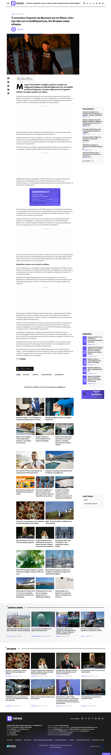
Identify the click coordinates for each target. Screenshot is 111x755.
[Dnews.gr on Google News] (96, 3)
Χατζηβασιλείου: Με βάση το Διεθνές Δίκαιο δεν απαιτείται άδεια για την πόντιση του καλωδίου (66, 672)
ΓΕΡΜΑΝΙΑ (35, 374)
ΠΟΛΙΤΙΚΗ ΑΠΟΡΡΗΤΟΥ (61, 740)
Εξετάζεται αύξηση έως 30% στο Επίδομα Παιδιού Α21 (95, 369)
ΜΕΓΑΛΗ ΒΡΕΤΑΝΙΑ (46, 374)
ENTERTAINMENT (74, 3)
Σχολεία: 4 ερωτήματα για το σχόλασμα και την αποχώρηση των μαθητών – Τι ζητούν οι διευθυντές (92, 113)
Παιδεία (85, 116)
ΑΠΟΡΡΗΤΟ (107, 753)
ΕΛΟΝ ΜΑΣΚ (26, 374)
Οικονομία (90, 356)
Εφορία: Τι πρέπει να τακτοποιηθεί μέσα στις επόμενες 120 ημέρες (43, 439)
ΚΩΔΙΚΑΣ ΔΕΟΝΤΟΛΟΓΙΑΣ (83, 740)
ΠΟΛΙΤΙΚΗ (29, 3)
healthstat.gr (9, 676)
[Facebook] (8, 78)
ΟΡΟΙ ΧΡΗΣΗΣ (27, 740)
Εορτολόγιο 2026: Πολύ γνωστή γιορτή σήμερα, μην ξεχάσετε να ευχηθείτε (92, 130)
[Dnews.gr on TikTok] (93, 3)
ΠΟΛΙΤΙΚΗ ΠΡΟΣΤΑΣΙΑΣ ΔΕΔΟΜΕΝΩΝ (43, 740)
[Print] (8, 93)
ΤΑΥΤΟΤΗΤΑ (10, 740)
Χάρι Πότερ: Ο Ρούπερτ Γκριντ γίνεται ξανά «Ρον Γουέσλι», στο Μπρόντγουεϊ (92, 154)
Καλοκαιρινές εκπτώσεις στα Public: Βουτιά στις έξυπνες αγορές (25, 492)
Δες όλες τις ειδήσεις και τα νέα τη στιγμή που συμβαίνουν (45, 387)
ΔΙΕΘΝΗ (49, 3)
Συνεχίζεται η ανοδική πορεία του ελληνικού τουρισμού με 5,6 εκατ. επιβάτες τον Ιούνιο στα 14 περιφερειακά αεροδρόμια (63, 494)
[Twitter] (8, 82)
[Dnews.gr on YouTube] (99, 3)
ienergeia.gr (59, 676)
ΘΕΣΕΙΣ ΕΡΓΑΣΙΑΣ (63, 3)
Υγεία (84, 142)
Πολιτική (90, 344)
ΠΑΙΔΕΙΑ (54, 3)
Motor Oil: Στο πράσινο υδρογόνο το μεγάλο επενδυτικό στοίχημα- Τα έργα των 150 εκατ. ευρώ (30, 572)
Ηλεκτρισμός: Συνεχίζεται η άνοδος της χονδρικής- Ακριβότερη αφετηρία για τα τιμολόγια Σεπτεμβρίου (57, 572)
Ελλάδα (84, 126)
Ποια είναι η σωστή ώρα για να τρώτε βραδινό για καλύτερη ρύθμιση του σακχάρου (16, 672)
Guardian (23, 359)
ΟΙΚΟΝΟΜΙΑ (36, 3)
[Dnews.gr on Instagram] (90, 3)
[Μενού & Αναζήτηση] (8, 3)
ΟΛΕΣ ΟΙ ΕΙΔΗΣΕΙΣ (74, 718)
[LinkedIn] (8, 85)
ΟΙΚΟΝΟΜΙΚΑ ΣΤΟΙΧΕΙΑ (98, 740)
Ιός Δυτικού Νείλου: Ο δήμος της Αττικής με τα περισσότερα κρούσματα (92, 138)
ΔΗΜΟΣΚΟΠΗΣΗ (59, 374)
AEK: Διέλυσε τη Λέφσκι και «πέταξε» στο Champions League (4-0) (93, 146)
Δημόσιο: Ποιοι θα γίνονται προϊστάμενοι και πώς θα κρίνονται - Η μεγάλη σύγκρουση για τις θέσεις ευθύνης (63, 440)
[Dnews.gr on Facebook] (84, 3)
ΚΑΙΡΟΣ (86, 500)
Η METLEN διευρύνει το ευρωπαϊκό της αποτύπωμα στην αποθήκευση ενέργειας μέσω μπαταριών (17, 698)
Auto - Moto (10, 636)
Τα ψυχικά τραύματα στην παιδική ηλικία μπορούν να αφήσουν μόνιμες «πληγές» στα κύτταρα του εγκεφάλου (42, 672)
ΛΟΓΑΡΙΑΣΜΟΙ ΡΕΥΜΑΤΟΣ (90, 503)
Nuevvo (59, 747)
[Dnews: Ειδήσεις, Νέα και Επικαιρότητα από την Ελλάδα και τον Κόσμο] (17, 3)
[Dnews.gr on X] (87, 3)
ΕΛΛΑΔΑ (43, 3)
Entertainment (86, 157)
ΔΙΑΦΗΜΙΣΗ (18, 740)
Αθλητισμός (86, 149)
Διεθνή (13, 14)
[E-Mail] (8, 89)
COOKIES (71, 740)
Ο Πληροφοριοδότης (36, 636)
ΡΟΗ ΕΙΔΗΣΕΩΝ (88, 109)
